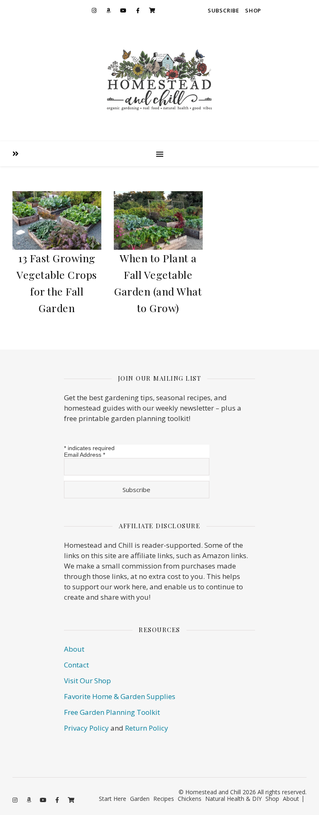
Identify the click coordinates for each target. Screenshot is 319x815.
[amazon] (109, 10)
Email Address (84, 454)
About (74, 649)
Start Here (112, 799)
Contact (76, 665)
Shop (253, 10)
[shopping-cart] (152, 10)
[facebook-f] (138, 10)
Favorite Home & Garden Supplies (119, 696)
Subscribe (223, 10)
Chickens (189, 799)
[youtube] (123, 10)
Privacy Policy (86, 728)
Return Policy (146, 728)
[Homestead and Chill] (159, 81)
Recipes (163, 799)
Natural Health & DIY (233, 799)
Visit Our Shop (87, 680)
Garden (140, 799)
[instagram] (94, 10)
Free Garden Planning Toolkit (112, 712)
